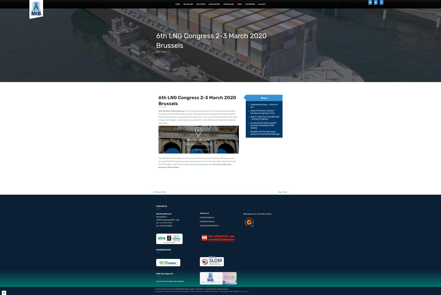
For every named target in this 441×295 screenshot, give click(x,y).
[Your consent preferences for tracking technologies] (4, 293)
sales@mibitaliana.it (207, 221)
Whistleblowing (243, 291)
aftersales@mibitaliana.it (209, 226)
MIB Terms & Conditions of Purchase (206, 291)
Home (177, 4)
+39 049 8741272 (166, 223)
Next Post (283, 192)
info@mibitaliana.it (207, 217)
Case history (214, 4)
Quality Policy (169, 291)
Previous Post (159, 192)
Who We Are (188, 4)
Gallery (261, 4)
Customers (250, 4)
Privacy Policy (159, 291)
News (239, 4)
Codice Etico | (224, 291)
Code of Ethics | (233, 291)
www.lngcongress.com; (203, 164)
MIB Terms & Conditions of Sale (184, 291)
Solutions (200, 4)
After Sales (228, 4)
